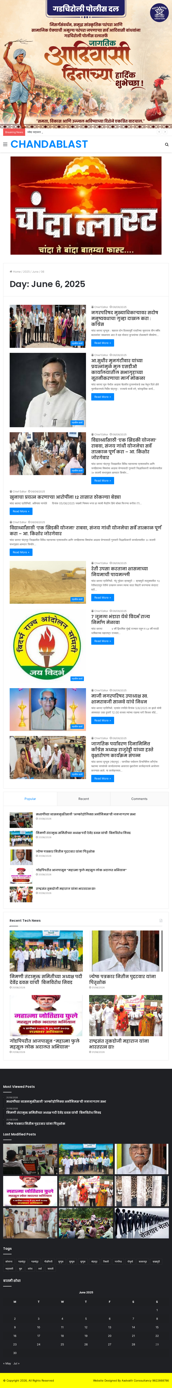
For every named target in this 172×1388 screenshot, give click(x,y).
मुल (20, 1268)
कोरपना (8, 1261)
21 (133, 1335)
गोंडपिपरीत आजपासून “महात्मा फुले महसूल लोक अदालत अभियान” (81, 870)
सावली (50, 1268)
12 (86, 1327)
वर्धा (40, 1268)
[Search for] (167, 145)
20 (109, 1335)
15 (157, 1327)
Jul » (16, 1363)
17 (38, 1335)
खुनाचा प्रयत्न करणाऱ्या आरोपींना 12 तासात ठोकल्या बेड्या (65, 497)
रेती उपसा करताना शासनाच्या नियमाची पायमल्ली (119, 572)
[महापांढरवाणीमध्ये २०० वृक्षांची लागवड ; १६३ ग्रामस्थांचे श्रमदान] (86, 1223)
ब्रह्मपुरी (156, 1261)
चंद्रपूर (94, 1261)
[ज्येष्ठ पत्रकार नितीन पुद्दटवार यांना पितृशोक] (21, 857)
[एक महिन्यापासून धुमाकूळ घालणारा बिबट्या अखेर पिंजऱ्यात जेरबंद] (142, 1191)
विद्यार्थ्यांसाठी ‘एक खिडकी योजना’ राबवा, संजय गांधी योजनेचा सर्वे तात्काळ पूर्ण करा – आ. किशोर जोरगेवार (123, 449)
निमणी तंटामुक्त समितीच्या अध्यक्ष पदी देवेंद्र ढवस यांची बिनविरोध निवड (83, 833)
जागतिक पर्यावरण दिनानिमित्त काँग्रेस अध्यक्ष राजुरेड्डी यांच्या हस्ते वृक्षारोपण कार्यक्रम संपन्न (122, 750)
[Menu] (5, 145)
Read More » (102, 342)
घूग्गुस (82, 1261)
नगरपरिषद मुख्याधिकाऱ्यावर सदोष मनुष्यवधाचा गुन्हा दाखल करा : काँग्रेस (124, 318)
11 (62, 1327)
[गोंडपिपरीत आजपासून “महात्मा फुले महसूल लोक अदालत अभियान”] (21, 876)
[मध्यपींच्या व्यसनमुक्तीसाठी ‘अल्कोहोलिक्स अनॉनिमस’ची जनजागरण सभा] (21, 820)
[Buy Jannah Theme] (86, 205)
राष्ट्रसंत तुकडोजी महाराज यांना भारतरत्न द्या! (65, 889)
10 (38, 1327)
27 (109, 1344)
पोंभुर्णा (130, 1261)
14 (133, 1327)
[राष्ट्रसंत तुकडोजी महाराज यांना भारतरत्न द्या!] (21, 894)
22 (157, 1335)
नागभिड (118, 1261)
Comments (139, 799)
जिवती (106, 1261)
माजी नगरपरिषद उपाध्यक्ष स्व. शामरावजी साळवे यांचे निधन (119, 699)
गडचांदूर (34, 1261)
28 (133, 1344)
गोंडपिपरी (48, 1261)
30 (15, 1353)
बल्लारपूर (143, 1261)
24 (38, 1344)
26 (86, 1344)
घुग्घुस (71, 1261)
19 (86, 1335)
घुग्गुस (60, 1261)
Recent (83, 799)
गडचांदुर (21, 1261)
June (35, 271)
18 (62, 1335)
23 (15, 1344)
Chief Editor (101, 307)
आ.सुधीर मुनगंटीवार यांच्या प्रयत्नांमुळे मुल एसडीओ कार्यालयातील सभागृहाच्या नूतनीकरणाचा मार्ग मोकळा (118, 369)
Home (16, 271)
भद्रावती (9, 1268)
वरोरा (30, 1268)
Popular (30, 799)
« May (7, 1363)
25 (62, 1344)
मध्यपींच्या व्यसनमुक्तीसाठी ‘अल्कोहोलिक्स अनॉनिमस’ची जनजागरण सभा (86, 814)
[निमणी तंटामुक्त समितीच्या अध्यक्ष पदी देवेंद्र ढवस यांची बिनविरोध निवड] (21, 839)
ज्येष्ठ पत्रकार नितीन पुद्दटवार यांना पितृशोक (48, 132)
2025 (26, 271)
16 (14, 1335)
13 (109, 1327)
